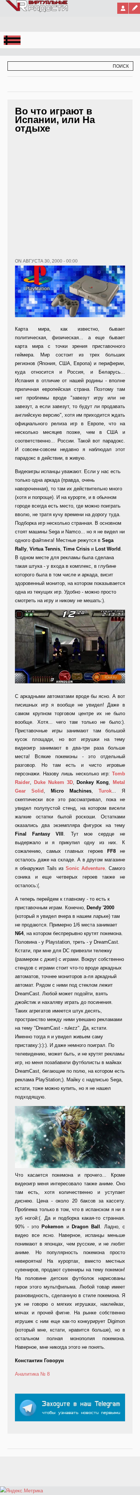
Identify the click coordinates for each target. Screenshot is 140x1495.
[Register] (134, 8)
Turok (105, 791)
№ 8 (45, 1374)
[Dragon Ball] (70, 1166)
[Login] (122, 8)
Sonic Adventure (85, 868)
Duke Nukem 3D (53, 782)
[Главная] (37, 10)
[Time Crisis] (70, 646)
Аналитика (27, 1374)
